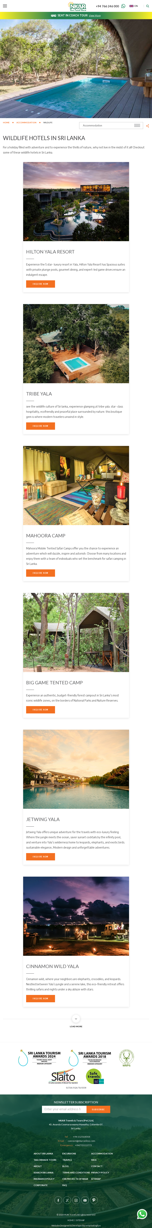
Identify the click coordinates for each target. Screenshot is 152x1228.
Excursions (69, 1153)
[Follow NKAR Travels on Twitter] (67, 1200)
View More (95, 15)
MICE (94, 1160)
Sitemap (96, 1179)
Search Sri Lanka (43, 1172)
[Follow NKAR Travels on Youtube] (85, 1200)
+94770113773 (83, 1145)
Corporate (41, 1185)
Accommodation (26, 122)
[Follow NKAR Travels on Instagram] (76, 1200)
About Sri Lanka (43, 1153)
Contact (97, 1166)
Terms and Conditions (76, 1172)
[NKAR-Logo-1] (77, 6)
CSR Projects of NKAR (75, 1179)
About (38, 1166)
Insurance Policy (44, 1179)
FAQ (64, 1185)
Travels (67, 1160)
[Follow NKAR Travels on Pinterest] (94, 1200)
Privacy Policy (100, 1172)
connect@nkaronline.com (81, 1140)
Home (6, 122)
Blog (65, 1166)
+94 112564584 (81, 1136)
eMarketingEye (93, 1225)
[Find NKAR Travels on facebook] (58, 1200)
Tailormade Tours (45, 1160)
